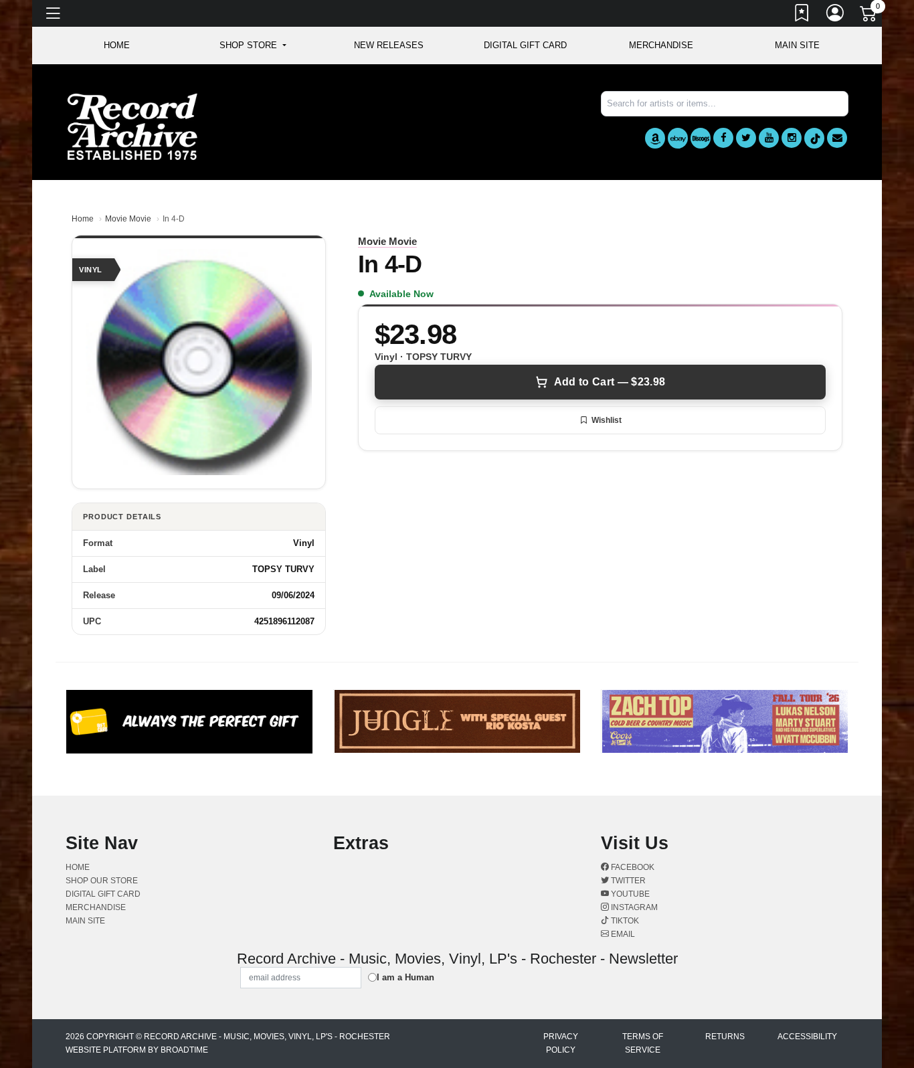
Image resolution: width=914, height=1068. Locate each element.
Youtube (629, 894)
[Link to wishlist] (802, 15)
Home (83, 219)
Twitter (627, 880)
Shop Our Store (102, 880)
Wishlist (606, 420)
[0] (869, 16)
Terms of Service (642, 1043)
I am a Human (405, 977)
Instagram (633, 907)
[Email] (837, 137)
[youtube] (768, 137)
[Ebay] (677, 138)
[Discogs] (700, 138)
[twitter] (746, 137)
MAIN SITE (797, 45)
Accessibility (807, 1036)
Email (622, 934)
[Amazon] (655, 138)
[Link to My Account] (835, 15)
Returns (725, 1036)
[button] (252, 45)
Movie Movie (128, 219)
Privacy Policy (560, 1043)
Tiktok (624, 920)
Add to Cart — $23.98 (609, 381)
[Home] (132, 126)
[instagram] (791, 137)
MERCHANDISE (661, 45)
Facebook (631, 867)
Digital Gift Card (525, 45)
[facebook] (723, 137)
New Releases (389, 45)
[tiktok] (814, 138)
